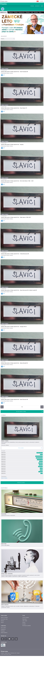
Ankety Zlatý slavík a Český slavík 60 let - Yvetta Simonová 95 (15, 253)
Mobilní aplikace (4, 632)
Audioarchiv (22, 12)
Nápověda (24, 619)
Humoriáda (3, 513)
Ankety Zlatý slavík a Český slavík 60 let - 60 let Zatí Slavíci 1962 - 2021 (17, 180)
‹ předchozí (2, 406)
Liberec (40, 461)
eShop (2, 622)
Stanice (2, 620)
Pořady (16, 12)
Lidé (32, 12)
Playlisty (28, 12)
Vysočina (40, 471)
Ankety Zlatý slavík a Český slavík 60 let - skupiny (12, 144)
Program (11, 12)
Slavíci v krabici (4, 440)
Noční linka (3, 543)
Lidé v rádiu (24, 620)
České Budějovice (39, 456)
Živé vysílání (3, 627)
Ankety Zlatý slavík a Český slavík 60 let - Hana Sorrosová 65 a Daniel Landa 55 (19, 290)
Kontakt (24, 623)
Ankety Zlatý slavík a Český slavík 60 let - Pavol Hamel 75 (14, 108)
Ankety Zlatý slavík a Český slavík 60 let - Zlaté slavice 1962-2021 (16, 217)
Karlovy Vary (39, 459)
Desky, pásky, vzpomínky (7, 573)
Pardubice (40, 466)
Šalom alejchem (5, 604)
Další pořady (4, 487)
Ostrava (40, 464)
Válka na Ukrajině (4, 617)
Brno (41, 454)
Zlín (41, 473)
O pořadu (3, 415)
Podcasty (3, 630)
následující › (41, 406)
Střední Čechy (39, 452)
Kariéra (23, 622)
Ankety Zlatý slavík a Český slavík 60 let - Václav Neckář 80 (14, 363)
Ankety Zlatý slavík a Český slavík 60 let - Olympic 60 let (14, 326)
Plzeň (41, 468)
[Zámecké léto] (22, 23)
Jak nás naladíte (25, 617)
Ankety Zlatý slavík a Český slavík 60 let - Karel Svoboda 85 (14, 71)
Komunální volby (4, 619)
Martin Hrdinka (4, 478)
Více (40, 12)
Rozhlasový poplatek (26, 625)
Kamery (36, 12)
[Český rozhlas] (4, 1)
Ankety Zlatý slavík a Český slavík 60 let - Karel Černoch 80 (14, 399)
